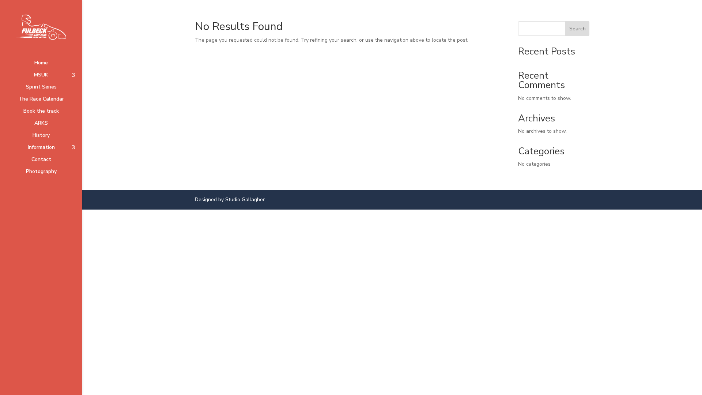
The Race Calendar (41, 99)
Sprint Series (41, 87)
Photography (41, 172)
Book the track (41, 111)
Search (577, 28)
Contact (41, 160)
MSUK (41, 75)
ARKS (41, 124)
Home (41, 63)
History (41, 136)
